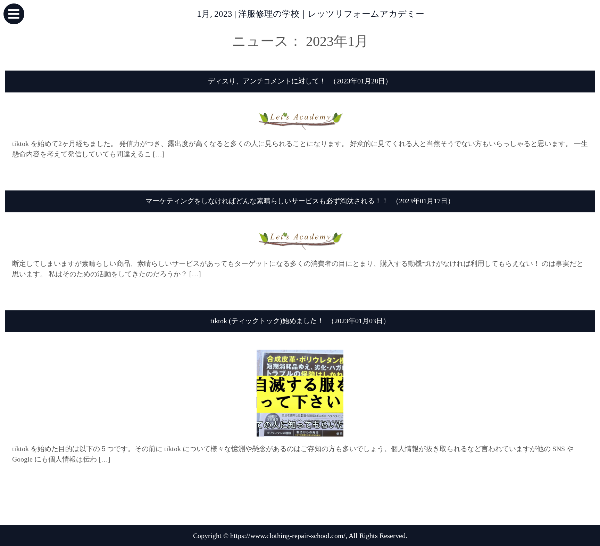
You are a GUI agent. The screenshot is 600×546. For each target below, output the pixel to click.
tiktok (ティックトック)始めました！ (267, 321)
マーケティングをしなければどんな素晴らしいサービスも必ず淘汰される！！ (267, 201)
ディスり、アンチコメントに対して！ (267, 81)
